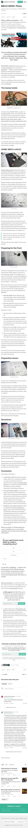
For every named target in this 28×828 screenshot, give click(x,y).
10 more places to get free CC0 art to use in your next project (10, 792)
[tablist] (7, 683)
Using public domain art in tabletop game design (9, 771)
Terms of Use (20, 657)
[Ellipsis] (26, 696)
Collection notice (23, 818)
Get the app (20, 821)
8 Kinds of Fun (21, 28)
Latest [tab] (6, 764)
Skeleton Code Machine (6, 583)
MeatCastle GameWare (9, 696)
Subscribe (20, 2)
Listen (25, 13)
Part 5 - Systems (14, 60)
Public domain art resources (9, 768)
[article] (14, 772)
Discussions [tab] (11, 764)
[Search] (25, 764)
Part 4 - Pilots (23, 58)
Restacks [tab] (10, 683)
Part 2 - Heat (8, 58)
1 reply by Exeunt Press (11, 707)
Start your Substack (10, 821)
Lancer (7, 484)
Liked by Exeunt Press (9, 697)
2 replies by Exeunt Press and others (13, 751)
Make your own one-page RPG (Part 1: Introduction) (9, 779)
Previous (5, 674)
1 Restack (17, 665)
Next (23, 674)
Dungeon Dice (12, 28)
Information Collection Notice (15, 658)
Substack (7, 825)
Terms (17, 818)
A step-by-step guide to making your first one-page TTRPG (10, 782)
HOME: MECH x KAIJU (7, 170)
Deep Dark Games (8, 712)
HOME (15, 491)
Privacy (13, 818)
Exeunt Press (9, 773)
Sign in (25, 2)
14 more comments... (5, 757)
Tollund (20, 631)
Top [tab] (2, 764)
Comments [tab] (4, 683)
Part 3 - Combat (15, 58)
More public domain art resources (10, 789)
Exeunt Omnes (14, 588)
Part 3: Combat (7, 68)
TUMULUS (4, 70)
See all (4, 799)
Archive (19, 585)
